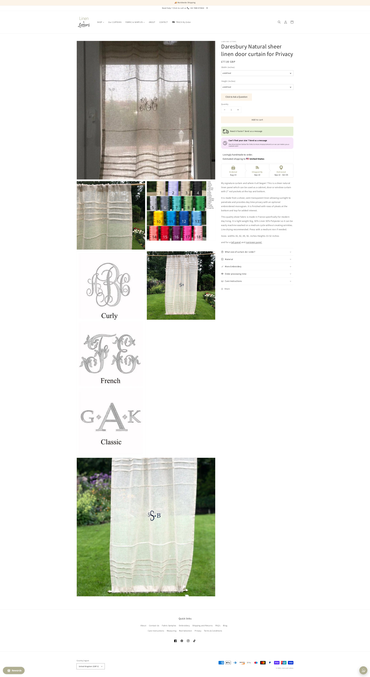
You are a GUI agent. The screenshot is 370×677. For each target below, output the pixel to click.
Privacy (198, 630)
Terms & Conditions (213, 630)
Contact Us (154, 625)
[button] (279, 22)
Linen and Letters (287, 668)
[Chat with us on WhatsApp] (363, 670)
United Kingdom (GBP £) (89, 666)
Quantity (224, 104)
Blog (225, 625)
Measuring (171, 630)
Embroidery (184, 625)
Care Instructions (156, 630)
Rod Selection (185, 630)
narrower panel (254, 242)
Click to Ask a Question (236, 96)
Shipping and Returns (202, 625)
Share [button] (227, 288)
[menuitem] (100, 22)
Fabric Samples (169, 625)
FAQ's (217, 625)
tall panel (236, 242)
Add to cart (257, 119)
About (143, 625)
